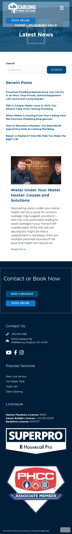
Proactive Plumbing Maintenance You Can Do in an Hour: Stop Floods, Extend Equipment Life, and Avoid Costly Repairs (35, 95)
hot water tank (15, 381)
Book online (21, 20)
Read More (18, 249)
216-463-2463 (19, 334)
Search (10, 63)
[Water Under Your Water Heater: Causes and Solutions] (36, 170)
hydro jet (11, 386)
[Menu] (61, 8)
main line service (16, 376)
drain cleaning (14, 391)
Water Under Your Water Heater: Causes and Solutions (35, 195)
